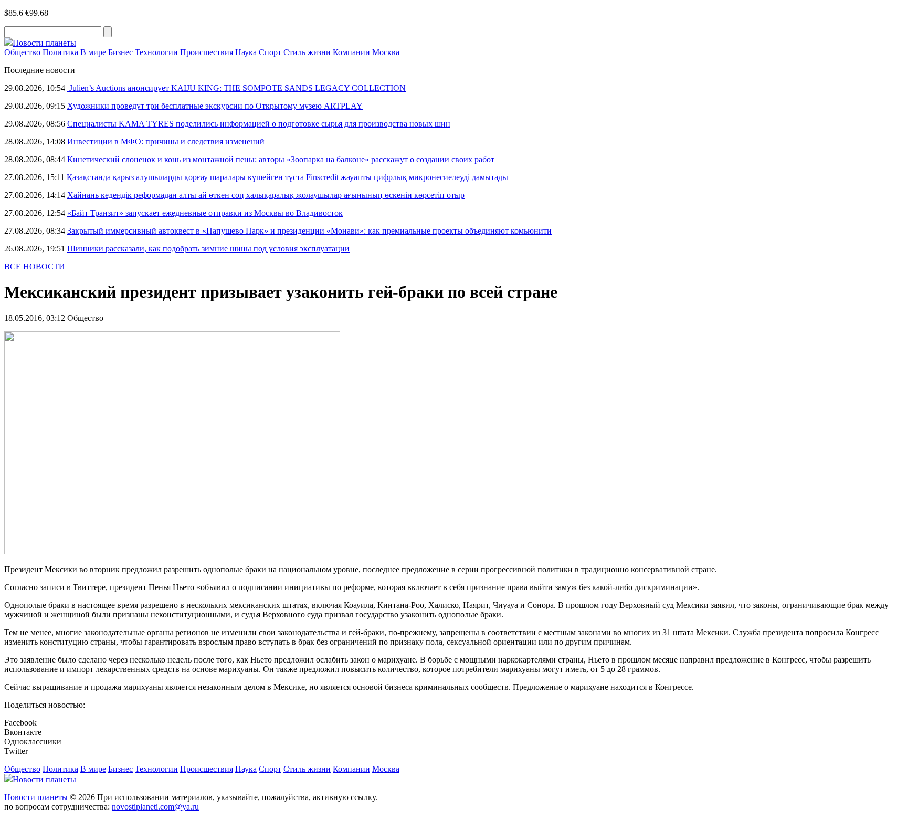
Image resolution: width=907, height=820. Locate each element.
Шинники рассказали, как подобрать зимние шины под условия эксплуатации (208, 248)
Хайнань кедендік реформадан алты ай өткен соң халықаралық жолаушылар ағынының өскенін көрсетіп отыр (266, 195)
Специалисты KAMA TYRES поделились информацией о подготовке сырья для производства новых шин (258, 123)
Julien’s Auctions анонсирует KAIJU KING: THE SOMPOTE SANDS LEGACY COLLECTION (236, 87)
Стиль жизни (307, 52)
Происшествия (206, 52)
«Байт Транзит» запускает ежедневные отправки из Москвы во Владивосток (205, 212)
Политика (60, 52)
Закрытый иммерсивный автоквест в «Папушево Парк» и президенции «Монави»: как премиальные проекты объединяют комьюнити (309, 230)
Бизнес (120, 52)
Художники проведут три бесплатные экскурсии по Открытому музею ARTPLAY (215, 105)
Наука (246, 52)
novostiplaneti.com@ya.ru (155, 806)
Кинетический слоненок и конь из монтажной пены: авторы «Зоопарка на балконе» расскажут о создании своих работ (280, 159)
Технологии (156, 52)
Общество (22, 52)
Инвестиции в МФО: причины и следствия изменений (166, 141)
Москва (385, 52)
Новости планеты (36, 797)
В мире (93, 52)
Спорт (270, 52)
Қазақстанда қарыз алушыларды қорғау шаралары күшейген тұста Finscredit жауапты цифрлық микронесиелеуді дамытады (287, 177)
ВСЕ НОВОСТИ (34, 266)
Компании (351, 52)
